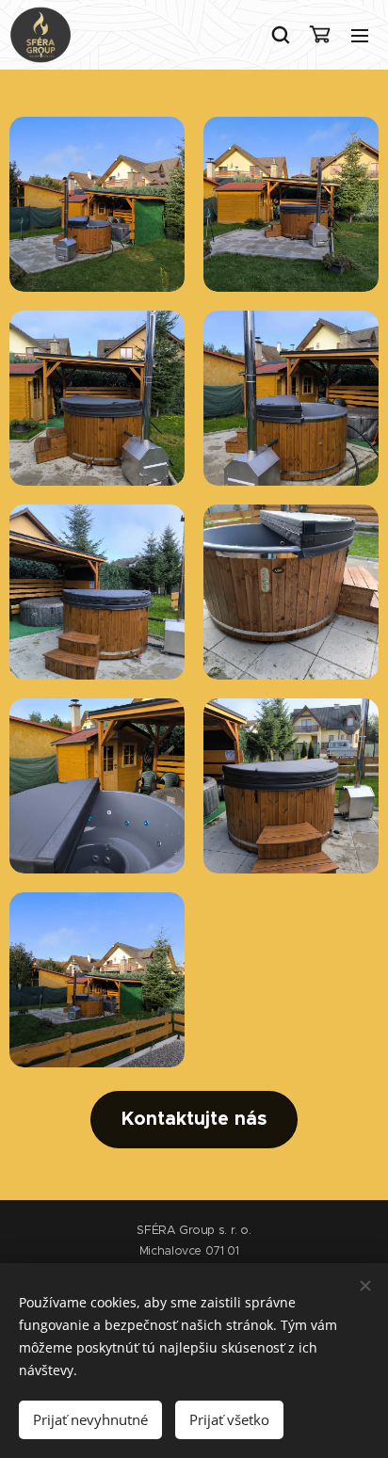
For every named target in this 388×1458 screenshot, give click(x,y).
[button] (280, 34)
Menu (360, 35)
